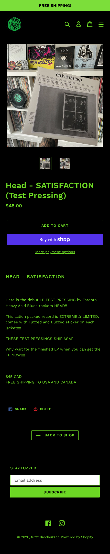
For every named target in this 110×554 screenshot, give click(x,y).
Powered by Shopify (77, 537)
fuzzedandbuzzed (45, 537)
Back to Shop (58, 435)
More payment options (55, 252)
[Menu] (101, 24)
